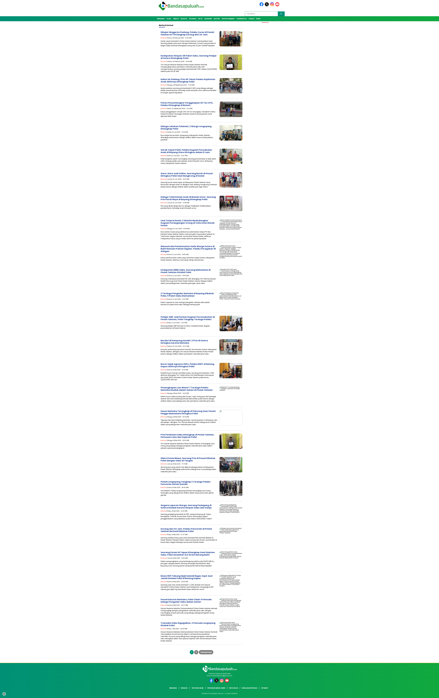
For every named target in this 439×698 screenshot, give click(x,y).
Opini (258, 19)
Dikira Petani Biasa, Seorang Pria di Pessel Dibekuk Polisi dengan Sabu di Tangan (188, 459)
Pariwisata (242, 19)
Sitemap (264, 688)
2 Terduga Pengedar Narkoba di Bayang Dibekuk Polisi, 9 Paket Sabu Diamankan (187, 294)
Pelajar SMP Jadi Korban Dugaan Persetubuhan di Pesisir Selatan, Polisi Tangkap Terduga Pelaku (188, 318)
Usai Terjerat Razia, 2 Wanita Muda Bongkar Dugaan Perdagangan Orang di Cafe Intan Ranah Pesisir (188, 223)
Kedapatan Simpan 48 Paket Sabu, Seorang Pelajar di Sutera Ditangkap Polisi (189, 57)
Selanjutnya (206, 652)
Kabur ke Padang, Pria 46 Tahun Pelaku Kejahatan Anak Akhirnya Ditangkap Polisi (188, 80)
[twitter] (267, 6)
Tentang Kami (197, 688)
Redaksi (184, 688)
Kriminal (163, 38)
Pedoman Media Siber (216, 688)
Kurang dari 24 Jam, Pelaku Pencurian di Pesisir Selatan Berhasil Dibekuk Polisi (186, 530)
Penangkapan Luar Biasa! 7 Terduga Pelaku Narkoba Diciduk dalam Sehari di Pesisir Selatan (187, 389)
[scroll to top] (423, 694)
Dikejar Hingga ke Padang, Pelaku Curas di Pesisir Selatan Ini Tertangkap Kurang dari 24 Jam (187, 33)
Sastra (217, 19)
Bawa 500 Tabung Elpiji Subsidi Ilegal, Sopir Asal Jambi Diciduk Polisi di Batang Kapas (186, 577)
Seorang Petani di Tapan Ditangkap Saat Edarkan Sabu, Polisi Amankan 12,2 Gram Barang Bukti (188, 553)
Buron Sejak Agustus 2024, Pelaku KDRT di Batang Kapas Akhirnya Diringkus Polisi (187, 365)
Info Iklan (233, 688)
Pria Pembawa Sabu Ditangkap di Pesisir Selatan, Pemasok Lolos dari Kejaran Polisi (187, 436)
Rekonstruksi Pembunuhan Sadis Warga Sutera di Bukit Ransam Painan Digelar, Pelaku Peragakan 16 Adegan (188, 249)
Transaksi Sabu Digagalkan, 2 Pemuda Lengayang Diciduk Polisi (188, 624)
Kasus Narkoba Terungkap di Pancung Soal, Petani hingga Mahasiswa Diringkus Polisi (188, 412)
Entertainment (228, 19)
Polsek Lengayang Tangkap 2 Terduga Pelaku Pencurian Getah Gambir (185, 483)
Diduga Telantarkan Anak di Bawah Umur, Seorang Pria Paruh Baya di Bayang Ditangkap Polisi (188, 198)
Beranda (161, 19)
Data (200, 19)
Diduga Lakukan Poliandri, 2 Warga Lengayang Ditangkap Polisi (186, 127)
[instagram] (272, 6)
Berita (176, 19)
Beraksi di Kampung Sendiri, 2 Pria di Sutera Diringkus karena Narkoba (184, 341)
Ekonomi (208, 19)
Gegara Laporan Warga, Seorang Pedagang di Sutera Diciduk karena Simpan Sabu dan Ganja (186, 506)
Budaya (184, 19)
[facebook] (262, 6)
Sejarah (192, 19)
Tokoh (251, 19)
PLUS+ (168, 19)
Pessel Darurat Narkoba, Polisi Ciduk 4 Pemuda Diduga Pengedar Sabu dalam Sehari (186, 600)
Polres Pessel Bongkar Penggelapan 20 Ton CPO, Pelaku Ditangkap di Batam (187, 104)
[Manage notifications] (4, 694)
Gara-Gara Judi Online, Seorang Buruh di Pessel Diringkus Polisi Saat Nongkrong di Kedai (187, 174)
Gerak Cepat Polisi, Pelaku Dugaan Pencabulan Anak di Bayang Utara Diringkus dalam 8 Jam (186, 151)
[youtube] (277, 6)
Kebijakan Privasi (249, 688)
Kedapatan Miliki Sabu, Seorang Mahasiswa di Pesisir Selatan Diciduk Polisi (186, 271)
